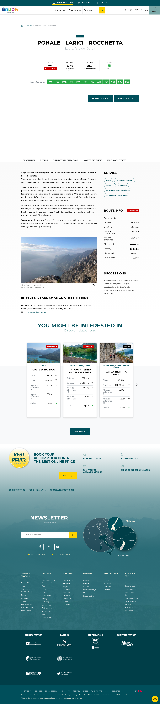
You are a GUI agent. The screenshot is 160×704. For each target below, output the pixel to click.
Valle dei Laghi (27, 607)
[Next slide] (136, 384)
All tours (80, 432)
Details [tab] (44, 160)
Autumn (107, 587)
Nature (86, 583)
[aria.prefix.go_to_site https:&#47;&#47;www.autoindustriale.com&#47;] (64, 673)
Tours (44, 586)
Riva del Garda (27, 583)
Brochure (129, 607)
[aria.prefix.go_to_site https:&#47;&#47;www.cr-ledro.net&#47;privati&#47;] (33, 673)
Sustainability (88, 596)
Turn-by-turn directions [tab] (65, 160)
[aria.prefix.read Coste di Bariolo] (43, 380)
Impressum (65, 691)
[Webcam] (130, 10)
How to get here (131, 598)
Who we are (96, 691)
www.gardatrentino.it (37, 312)
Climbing (45, 602)
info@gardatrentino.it (62, 490)
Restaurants (67, 583)
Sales (85, 691)
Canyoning (46, 617)
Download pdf (100, 99)
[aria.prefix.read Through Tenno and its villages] (79, 380)
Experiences (86, 3)
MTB (44, 589)
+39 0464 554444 (37, 490)
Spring (106, 580)
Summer (107, 583)
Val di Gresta (26, 611)
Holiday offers (130, 589)
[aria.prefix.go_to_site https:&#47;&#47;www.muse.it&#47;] (126, 643)
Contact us (26, 691)
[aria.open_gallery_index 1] (59, 260)
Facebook (40, 547)
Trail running (47, 608)
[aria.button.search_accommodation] (102, 10)
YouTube (57, 547)
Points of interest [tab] (116, 160)
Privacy (76, 691)
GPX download (126, 99)
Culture (86, 587)
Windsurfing (47, 611)
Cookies (38, 691)
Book (66, 476)
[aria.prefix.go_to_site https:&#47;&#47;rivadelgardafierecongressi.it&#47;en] (33, 658)
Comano (24, 598)
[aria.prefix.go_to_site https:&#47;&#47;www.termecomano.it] (64, 658)
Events (86, 580)
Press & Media (51, 691)
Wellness (66, 595)
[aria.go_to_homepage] (10, 10)
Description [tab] (29, 160)
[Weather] (136, 10)
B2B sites (116, 691)
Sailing (44, 614)
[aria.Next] (92, 262)
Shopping (67, 599)
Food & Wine (68, 580)
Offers (104, 3)
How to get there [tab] (92, 160)
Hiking (44, 599)
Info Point (129, 604)
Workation (129, 611)
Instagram (49, 547)
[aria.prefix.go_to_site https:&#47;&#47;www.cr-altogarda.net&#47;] (33, 643)
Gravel (44, 592)
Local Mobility (130, 601)
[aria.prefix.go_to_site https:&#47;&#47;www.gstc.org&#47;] (95, 643)
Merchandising (89, 593)
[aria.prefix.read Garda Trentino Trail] (116, 380)
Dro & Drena (26, 604)
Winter (107, 590)
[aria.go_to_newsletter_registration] (73, 535)
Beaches (66, 592)
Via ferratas (46, 605)
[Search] (125, 10)
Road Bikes (46, 595)
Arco (23, 586)
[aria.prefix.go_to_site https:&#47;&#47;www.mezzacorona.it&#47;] (64, 643)
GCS (107, 691)
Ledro (23, 595)
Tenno (23, 601)
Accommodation (64, 3)
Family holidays (89, 590)
